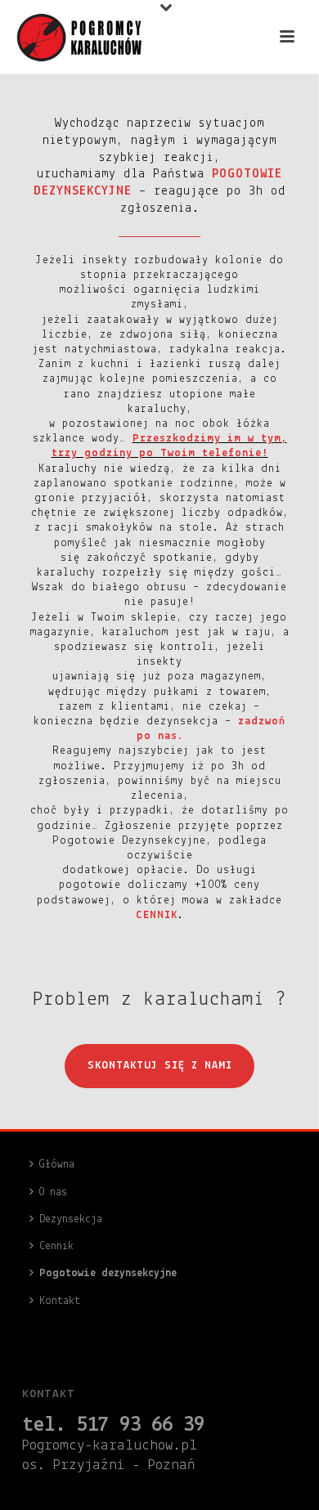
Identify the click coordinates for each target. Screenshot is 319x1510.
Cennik (56, 1246)
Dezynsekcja (70, 1219)
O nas (53, 1192)
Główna (56, 1164)
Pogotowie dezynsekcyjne (108, 1273)
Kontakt (59, 1301)
